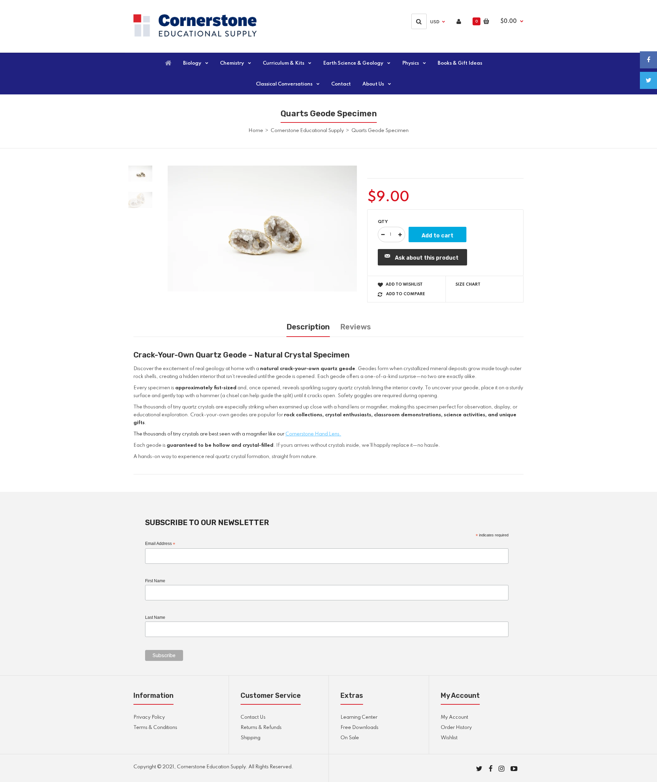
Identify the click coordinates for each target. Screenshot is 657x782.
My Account (454, 717)
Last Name (155, 617)
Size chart (467, 285)
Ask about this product (427, 258)
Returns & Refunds (261, 727)
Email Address (160, 544)
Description (308, 326)
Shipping (250, 737)
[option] (262, 229)
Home (255, 130)
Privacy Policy (149, 717)
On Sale (349, 737)
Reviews (355, 326)
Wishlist (449, 737)
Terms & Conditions (155, 727)
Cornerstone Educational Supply (307, 130)
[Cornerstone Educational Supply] (195, 35)
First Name (155, 580)
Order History (456, 727)
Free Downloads (359, 727)
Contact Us (253, 717)
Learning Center (358, 717)
